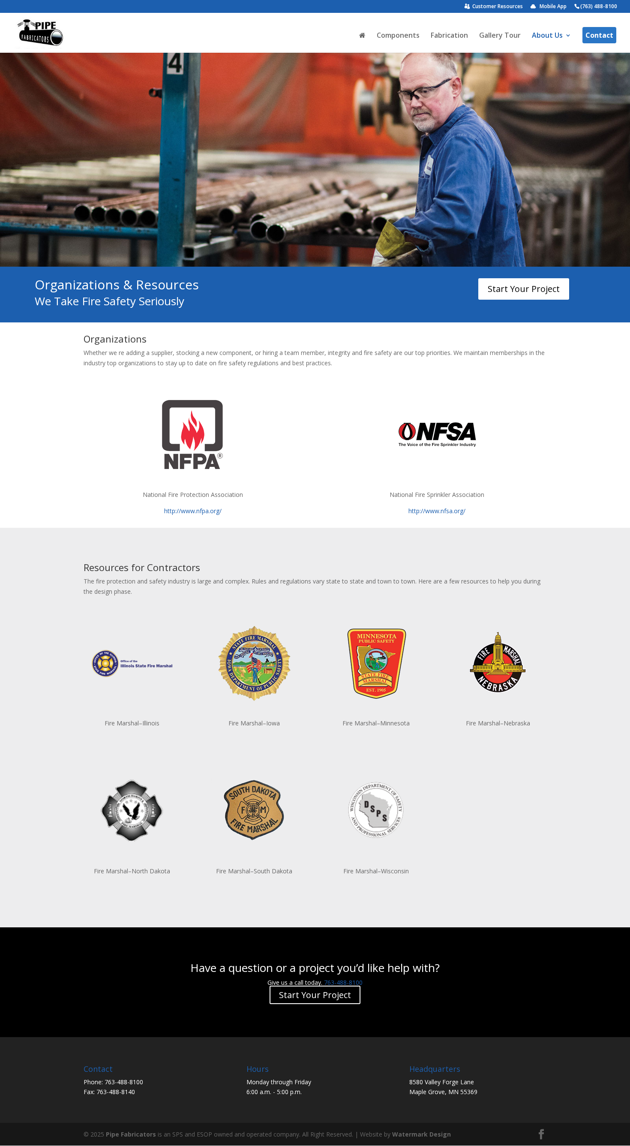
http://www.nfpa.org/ (193, 511)
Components (398, 36)
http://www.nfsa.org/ (436, 511)
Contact (599, 35)
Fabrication (449, 36)
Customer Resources (497, 7)
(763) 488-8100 (598, 7)
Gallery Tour (500, 36)
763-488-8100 (343, 982)
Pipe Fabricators (131, 1134)
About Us (547, 36)
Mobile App (553, 7)
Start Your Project (524, 289)
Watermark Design (421, 1134)
